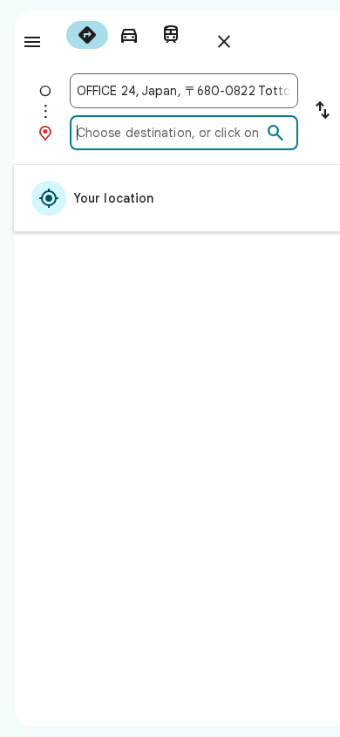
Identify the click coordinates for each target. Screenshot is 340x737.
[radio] (87, 34)
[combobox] (184, 90)
